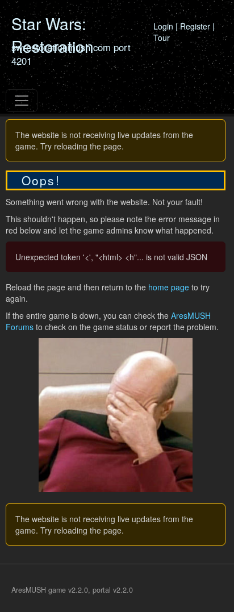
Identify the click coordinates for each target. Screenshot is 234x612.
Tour (161, 37)
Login (163, 26)
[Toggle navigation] (21, 100)
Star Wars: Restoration (52, 34)
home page (168, 287)
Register (195, 26)
